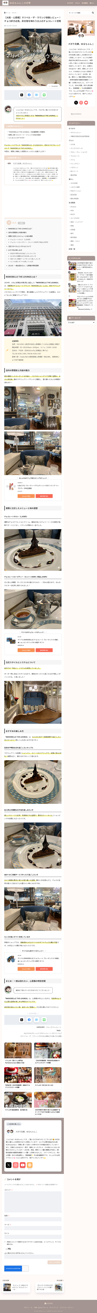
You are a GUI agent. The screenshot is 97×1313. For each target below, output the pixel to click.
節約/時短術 (75, 198)
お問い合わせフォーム (41, 1307)
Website (30, 1168)
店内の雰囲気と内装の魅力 (17, 232)
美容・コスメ (75, 241)
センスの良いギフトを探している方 (21, 261)
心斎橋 (59, 1036)
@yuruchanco (76, 114)
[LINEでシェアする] (44, 95)
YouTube (22, 1168)
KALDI (73, 214)
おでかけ (70, 3)
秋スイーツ (74, 171)
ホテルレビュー (76, 132)
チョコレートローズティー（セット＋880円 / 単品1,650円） (29, 242)
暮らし (92, 3)
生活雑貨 (85, 3)
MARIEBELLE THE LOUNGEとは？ (20, 228)
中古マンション (76, 191)
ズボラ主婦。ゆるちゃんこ (22, 163)
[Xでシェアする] (21, 95)
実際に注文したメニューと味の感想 (20, 236)
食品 (72, 245)
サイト (6, 1233)
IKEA (72, 210)
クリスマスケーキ (77, 148)
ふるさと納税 (75, 187)
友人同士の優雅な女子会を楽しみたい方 (23, 256)
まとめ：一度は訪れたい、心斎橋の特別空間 (23, 265)
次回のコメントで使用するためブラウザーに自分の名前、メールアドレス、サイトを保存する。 (34, 1243)
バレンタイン (75, 163)
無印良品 (74, 237)
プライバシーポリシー (67, 1307)
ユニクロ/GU (75, 218)
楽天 (72, 233)
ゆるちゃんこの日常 (20, 3)
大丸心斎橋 (45, 1036)
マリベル (57, 1033)
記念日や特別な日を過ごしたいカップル (23, 253)
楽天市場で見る (44, 496)
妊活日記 (74, 194)
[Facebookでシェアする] (29, 95)
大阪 (52, 1036)
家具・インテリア (77, 222)
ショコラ (37, 1033)
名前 (7, 1215)
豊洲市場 (74, 175)
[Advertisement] (32, 200)
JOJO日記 (74, 183)
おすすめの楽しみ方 (15, 250)
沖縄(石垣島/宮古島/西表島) (80, 136)
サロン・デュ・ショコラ (79, 152)
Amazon (73, 206)
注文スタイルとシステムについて (19, 246)
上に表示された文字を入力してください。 (19, 1253)
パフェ (73, 160)
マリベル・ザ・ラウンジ (30, 1036)
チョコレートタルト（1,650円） (20, 239)
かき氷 (73, 144)
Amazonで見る (26, 496)
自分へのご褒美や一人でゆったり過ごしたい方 (25, 259)
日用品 (73, 229)
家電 (72, 226)
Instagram (15, 1168)
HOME (50, 1303)
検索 (93, 13)
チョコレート (56, 1027)
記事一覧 (72, 249)
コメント (8, 1190)
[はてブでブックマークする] (36, 95)
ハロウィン (74, 167)
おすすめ (28, 1033)
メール (7, 1224)
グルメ (77, 3)
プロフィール (28, 1307)
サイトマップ (54, 1307)
